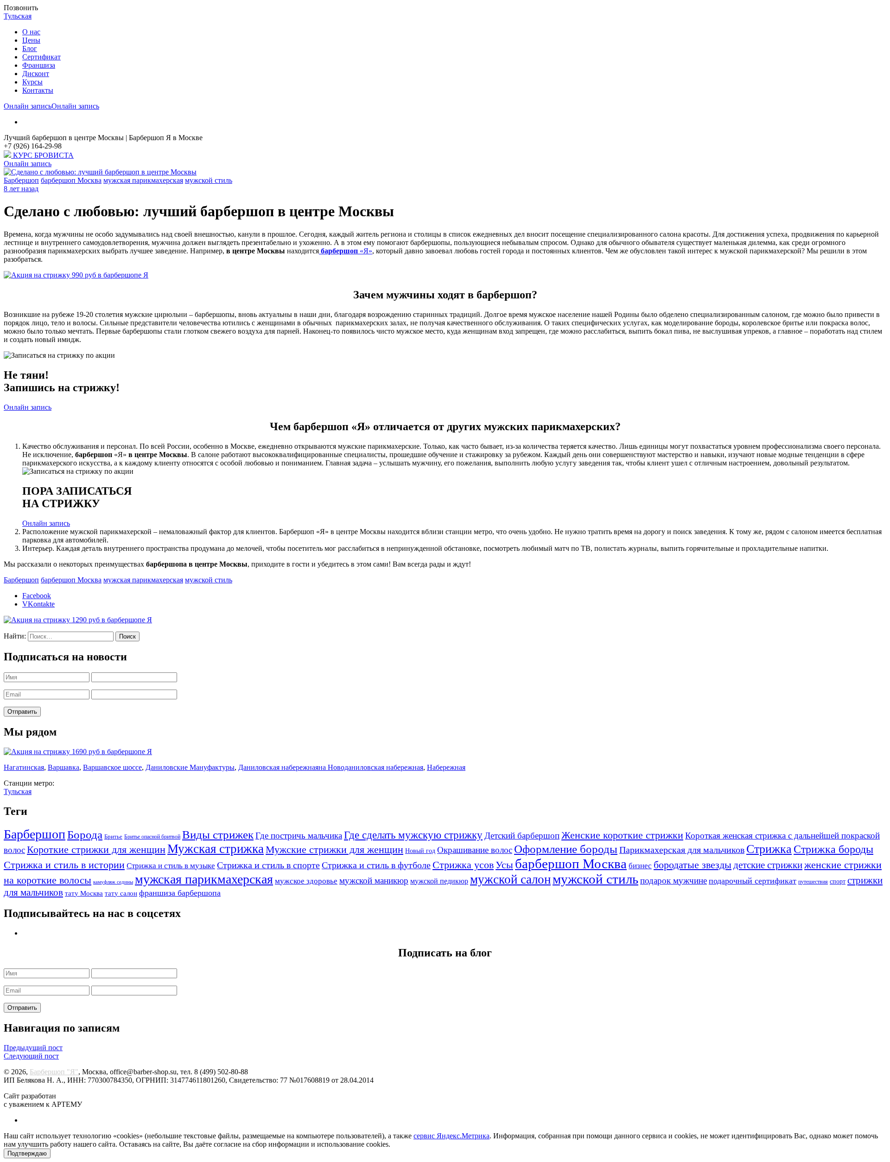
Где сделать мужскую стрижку (413, 835)
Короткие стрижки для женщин (96, 849)
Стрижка (769, 849)
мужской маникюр (373, 880)
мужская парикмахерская (143, 180)
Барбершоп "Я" (54, 1072)
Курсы (32, 82)
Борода (84, 834)
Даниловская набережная (278, 767)
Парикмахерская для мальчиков (681, 850)
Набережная (446, 767)
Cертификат (41, 57)
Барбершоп (21, 180)
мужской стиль (208, 180)
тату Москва (84, 893)
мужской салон (510, 879)
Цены (31, 40)
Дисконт (35, 73)
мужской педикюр (439, 881)
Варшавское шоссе (112, 767)
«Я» (346, 251)
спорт (838, 881)
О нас (31, 32)
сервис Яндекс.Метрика (451, 1136)
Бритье (113, 836)
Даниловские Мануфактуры (190, 767)
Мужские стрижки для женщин (334, 849)
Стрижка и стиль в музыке (171, 865)
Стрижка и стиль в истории (64, 865)
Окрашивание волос (474, 850)
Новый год (420, 850)
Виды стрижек (218, 834)
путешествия (813, 882)
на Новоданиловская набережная (370, 767)
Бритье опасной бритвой (152, 837)
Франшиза (38, 65)
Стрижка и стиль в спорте (268, 865)
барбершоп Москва (71, 180)
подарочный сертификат (752, 880)
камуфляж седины (113, 881)
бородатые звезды (692, 865)
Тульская (18, 16)
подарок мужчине (673, 880)
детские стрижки (767, 865)
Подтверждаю (27, 1153)
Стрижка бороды (833, 849)
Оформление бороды (565, 849)
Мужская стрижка (215, 849)
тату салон (121, 893)
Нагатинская (24, 767)
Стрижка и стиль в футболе (376, 865)
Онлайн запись (27, 106)
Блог (29, 48)
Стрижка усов (463, 865)
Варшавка (63, 767)
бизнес (640, 865)
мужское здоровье (306, 881)
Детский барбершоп (521, 835)
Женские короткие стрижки (622, 835)
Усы (504, 865)
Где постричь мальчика (298, 835)
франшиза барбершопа (180, 892)
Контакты (37, 90)
